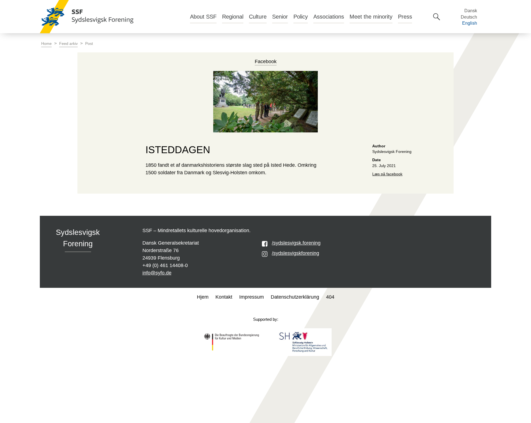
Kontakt (223, 297)
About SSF (203, 17)
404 (330, 297)
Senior (280, 17)
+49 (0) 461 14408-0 (165, 265)
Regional (232, 17)
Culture (258, 17)
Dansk (470, 10)
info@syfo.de (156, 273)
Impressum (251, 297)
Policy (300, 17)
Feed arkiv (68, 44)
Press (405, 17)
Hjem (203, 297)
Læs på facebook (387, 174)
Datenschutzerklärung (295, 297)
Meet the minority (371, 17)
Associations (328, 17)
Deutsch (469, 17)
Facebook (266, 61)
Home (46, 44)
